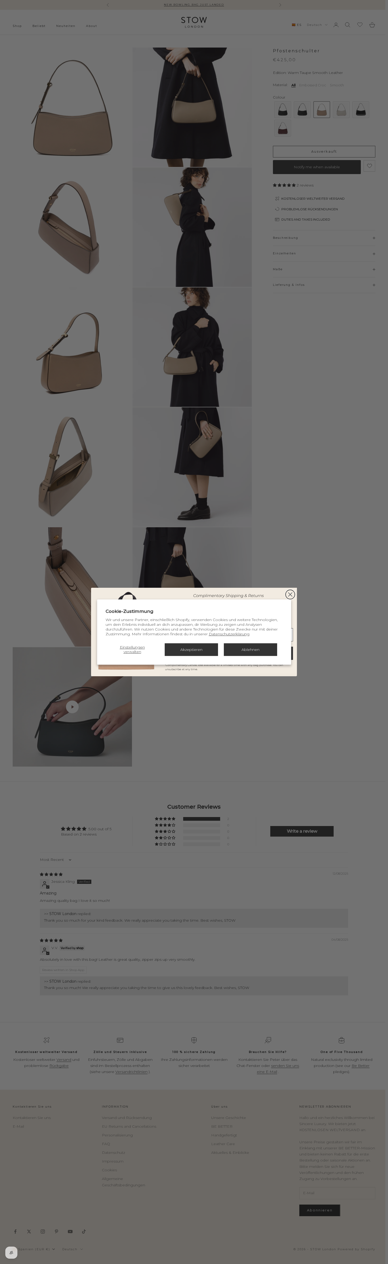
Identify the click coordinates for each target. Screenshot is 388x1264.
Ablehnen (250, 649)
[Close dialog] (290, 594)
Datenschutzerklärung (229, 634)
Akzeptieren (191, 649)
